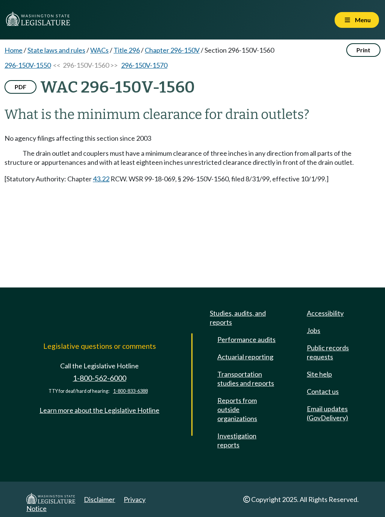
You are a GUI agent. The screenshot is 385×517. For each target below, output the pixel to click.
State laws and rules (56, 50)
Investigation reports (236, 440)
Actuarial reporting (245, 357)
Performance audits (246, 339)
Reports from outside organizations (237, 409)
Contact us (323, 391)
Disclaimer (99, 499)
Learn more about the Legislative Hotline (99, 410)
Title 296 (127, 50)
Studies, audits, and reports (238, 317)
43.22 (101, 179)
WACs (99, 50)
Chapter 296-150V (172, 50)
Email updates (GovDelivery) (327, 413)
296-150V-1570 (144, 65)
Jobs (313, 330)
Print (363, 49)
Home (14, 50)
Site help (319, 374)
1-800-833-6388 (130, 391)
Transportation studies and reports (245, 378)
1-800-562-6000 (99, 378)
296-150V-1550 (28, 65)
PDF (20, 86)
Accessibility (325, 313)
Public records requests (328, 352)
